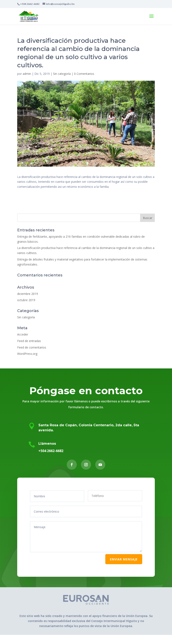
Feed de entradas (29, 341)
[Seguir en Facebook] (72, 465)
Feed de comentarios (31, 347)
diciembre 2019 (27, 294)
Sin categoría (62, 74)
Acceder (22, 334)
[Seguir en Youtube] (100, 465)
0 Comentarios (84, 74)
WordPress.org (27, 354)
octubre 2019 (26, 300)
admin (27, 74)
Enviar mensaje (124, 559)
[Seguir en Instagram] (86, 465)
